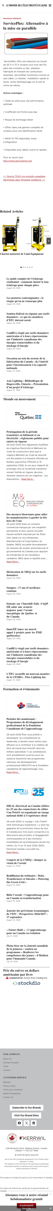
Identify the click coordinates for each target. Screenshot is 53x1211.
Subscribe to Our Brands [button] (26, 1107)
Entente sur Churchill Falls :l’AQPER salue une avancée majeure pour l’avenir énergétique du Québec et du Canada (27, 610)
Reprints (7, 1082)
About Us (7, 1059)
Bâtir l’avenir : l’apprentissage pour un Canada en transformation (28, 896)
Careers (6, 1070)
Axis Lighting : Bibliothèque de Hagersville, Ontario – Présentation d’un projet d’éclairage (27, 384)
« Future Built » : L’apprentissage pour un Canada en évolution (26, 931)
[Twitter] (26, 1123)
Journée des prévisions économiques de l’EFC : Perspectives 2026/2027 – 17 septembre (28, 914)
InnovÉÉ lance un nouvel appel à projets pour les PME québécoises (24, 632)
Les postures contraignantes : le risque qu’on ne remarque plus (25, 299)
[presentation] (26, 234)
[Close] (50, 1194)
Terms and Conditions (13, 1089)
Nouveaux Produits (12, 18)
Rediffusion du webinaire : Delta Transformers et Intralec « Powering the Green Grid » (28, 879)
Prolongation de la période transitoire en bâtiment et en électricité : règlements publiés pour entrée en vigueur (28, 436)
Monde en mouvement (19, 399)
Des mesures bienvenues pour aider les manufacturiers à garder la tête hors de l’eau (27, 517)
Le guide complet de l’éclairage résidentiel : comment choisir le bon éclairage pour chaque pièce (28, 282)
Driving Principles (11, 1062)
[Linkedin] (34, 1123)
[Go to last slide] (4, 241)
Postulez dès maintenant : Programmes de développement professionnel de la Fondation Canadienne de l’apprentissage (25, 723)
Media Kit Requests (11, 1093)
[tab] (21, 267)
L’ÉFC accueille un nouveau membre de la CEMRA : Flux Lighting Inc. (28, 675)
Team (5, 1066)
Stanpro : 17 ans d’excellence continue (23, 589)
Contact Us (8, 1097)
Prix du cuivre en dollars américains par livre (21, 972)
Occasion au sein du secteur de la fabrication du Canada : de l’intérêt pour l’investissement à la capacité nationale (27, 363)
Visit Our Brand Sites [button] (26, 1115)
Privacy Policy (9, 1086)
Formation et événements (21, 688)
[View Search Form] (3, 5)
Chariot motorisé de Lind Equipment (21, 254)
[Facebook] (19, 1123)
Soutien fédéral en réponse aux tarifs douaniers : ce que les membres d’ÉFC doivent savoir (28, 317)
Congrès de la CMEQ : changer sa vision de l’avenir (26, 861)
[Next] (48, 241)
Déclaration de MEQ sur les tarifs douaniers (26, 573)
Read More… (27, 479)
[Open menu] (50, 5)
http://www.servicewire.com (17, 161)
